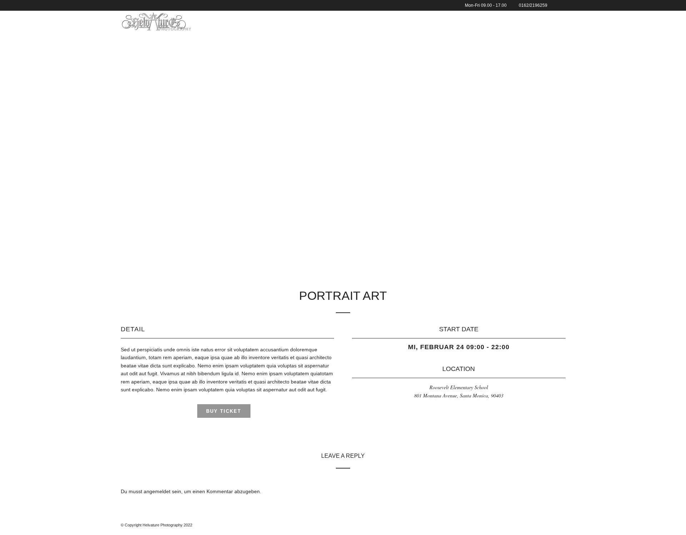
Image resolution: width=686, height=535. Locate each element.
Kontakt (462, 21)
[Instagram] (564, 5)
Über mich (428, 21)
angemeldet (157, 491)
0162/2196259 (533, 5)
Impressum (497, 21)
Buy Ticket (223, 411)
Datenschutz (537, 21)
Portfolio (391, 21)
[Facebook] (555, 5)
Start (359, 21)
